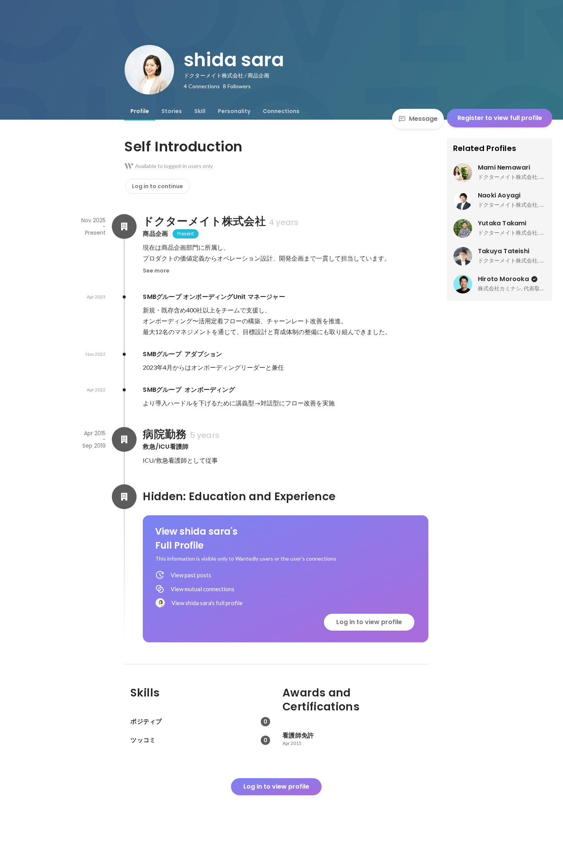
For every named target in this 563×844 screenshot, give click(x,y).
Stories (171, 111)
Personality (234, 111)
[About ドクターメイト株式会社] (124, 226)
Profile (139, 111)
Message (423, 118)
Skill (199, 111)
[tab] (139, 111)
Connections (281, 111)
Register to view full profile (499, 117)
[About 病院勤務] (124, 439)
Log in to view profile (369, 622)
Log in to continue (157, 186)
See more (156, 270)
